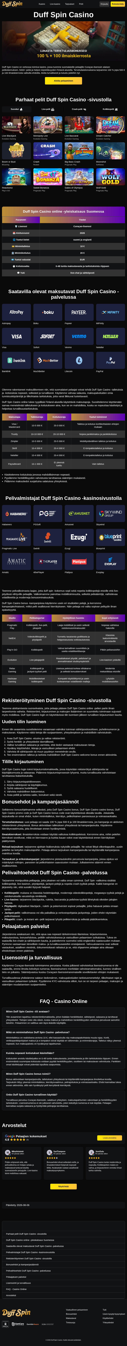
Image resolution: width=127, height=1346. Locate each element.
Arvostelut (11, 1295)
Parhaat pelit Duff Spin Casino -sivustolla (26, 1234)
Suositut (15, 109)
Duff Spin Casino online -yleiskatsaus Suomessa (30, 1240)
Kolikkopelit (108, 109)
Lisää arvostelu (109, 1138)
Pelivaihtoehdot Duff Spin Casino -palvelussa (28, 1271)
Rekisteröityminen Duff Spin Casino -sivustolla (29, 1258)
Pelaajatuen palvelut (16, 1277)
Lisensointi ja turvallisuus (18, 1283)
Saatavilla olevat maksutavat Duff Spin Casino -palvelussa (35, 1246)
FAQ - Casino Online (16, 1289)
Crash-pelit (77, 109)
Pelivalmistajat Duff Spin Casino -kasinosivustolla (30, 1252)
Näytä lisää (63, 1186)
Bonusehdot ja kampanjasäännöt (22, 1264)
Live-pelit (46, 109)
